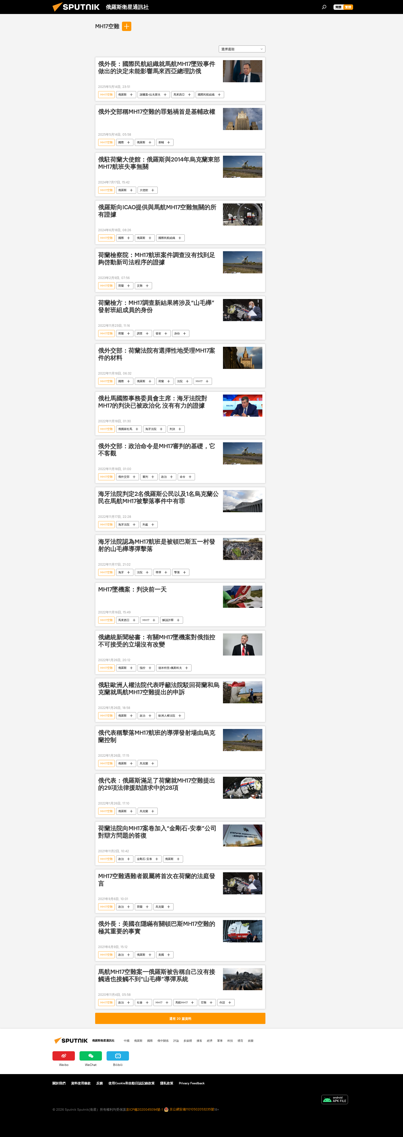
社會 (139, 1002)
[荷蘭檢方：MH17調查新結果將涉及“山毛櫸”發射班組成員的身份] (242, 310)
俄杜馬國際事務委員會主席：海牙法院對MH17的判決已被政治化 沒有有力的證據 (152, 402)
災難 (139, 285)
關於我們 (59, 1083)
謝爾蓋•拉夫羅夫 (150, 94)
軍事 (220, 1040)
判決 (172, 429)
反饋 (99, 1083)
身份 (177, 333)
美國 (161, 954)
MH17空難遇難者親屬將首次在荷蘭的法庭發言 (156, 879)
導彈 (158, 572)
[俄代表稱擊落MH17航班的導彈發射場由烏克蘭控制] (242, 740)
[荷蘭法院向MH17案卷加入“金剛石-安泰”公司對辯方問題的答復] (242, 835)
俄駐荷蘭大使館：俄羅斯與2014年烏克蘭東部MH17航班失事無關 (159, 163)
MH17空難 (107, 26)
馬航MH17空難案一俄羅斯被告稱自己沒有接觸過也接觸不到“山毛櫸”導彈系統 (156, 975)
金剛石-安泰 (144, 859)
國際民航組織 (206, 94)
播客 (199, 1040)
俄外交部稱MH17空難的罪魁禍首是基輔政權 (156, 111)
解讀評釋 (168, 620)
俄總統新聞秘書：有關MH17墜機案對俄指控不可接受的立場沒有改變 (156, 640)
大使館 (144, 190)
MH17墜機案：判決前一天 (132, 589)
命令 (182, 476)
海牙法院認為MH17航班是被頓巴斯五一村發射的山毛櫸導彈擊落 (156, 545)
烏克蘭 (144, 763)
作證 (222, 1002)
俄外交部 (123, 476)
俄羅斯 (122, 94)
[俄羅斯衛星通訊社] (78, 13)
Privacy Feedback (192, 1083)
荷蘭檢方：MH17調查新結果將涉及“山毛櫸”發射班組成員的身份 (156, 306)
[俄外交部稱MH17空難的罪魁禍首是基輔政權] (242, 119)
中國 (126, 1040)
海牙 (121, 572)
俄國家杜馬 (125, 429)
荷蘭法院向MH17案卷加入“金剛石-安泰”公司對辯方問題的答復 (157, 831)
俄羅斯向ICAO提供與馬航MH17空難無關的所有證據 (157, 210)
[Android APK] (335, 1100)
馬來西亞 (179, 94)
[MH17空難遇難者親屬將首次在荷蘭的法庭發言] (242, 883)
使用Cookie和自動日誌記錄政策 (131, 1083)
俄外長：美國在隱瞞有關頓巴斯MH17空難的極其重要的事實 (156, 927)
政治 (164, 476)
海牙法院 (150, 429)
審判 (145, 476)
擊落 (177, 572)
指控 (142, 668)
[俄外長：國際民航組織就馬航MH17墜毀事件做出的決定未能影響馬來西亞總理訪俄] (242, 71)
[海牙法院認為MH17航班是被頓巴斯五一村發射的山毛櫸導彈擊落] (242, 549)
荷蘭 (121, 285)
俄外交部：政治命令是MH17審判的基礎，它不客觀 (156, 449)
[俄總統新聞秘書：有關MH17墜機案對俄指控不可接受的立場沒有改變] (242, 644)
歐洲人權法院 (166, 715)
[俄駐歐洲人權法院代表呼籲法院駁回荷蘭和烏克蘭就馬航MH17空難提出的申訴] (242, 692)
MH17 (199, 381)
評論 (176, 1040)
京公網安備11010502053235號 (191, 1109)
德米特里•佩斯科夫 (170, 668)
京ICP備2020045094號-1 (144, 1109)
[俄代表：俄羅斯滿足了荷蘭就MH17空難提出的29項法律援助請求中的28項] (242, 788)
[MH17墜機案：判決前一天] (242, 597)
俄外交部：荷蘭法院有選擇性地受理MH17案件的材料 (156, 354)
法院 (180, 381)
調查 (139, 333)
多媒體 (188, 1040)
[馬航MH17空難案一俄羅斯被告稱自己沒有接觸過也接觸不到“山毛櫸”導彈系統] (242, 979)
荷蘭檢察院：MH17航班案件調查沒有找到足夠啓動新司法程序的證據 (156, 258)
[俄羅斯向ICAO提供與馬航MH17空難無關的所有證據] (242, 214)
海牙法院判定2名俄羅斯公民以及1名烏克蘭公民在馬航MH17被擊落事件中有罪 (158, 497)
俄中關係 (163, 1040)
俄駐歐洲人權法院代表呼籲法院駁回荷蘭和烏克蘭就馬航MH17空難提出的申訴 (158, 688)
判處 (145, 524)
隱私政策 (166, 1083)
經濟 (209, 1040)
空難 (203, 1002)
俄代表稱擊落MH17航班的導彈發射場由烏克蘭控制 (156, 736)
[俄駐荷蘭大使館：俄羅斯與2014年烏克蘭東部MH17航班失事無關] (242, 167)
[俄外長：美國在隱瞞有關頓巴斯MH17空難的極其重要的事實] (242, 931)
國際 (121, 142)
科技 (230, 1040)
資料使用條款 (81, 1083)
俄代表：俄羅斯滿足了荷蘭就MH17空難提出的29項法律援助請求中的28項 (156, 784)
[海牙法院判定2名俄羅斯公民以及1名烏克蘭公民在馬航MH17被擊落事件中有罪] (242, 501)
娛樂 (251, 1040)
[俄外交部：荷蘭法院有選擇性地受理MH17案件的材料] (242, 358)
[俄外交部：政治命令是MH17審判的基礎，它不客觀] (242, 453)
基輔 (161, 142)
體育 (240, 1040)
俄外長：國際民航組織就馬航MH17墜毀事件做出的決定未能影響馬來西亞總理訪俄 (156, 67)
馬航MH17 (181, 1002)
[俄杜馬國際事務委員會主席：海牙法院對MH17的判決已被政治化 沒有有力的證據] (242, 406)
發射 (158, 333)
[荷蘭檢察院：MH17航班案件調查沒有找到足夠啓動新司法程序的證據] (242, 262)
